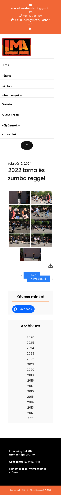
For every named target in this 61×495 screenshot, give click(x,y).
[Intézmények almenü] (21, 95)
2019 (30, 375)
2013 (30, 407)
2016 (30, 391)
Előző (32, 275)
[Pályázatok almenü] (19, 125)
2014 (30, 402)
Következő (38, 278)
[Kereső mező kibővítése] (27, 145)
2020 (30, 370)
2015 (30, 397)
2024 (30, 348)
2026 (30, 337)
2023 (30, 353)
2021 (30, 364)
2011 (30, 418)
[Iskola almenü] (11, 86)
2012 (30, 413)
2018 (30, 380)
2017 (30, 386)
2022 (30, 359)
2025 (30, 343)
